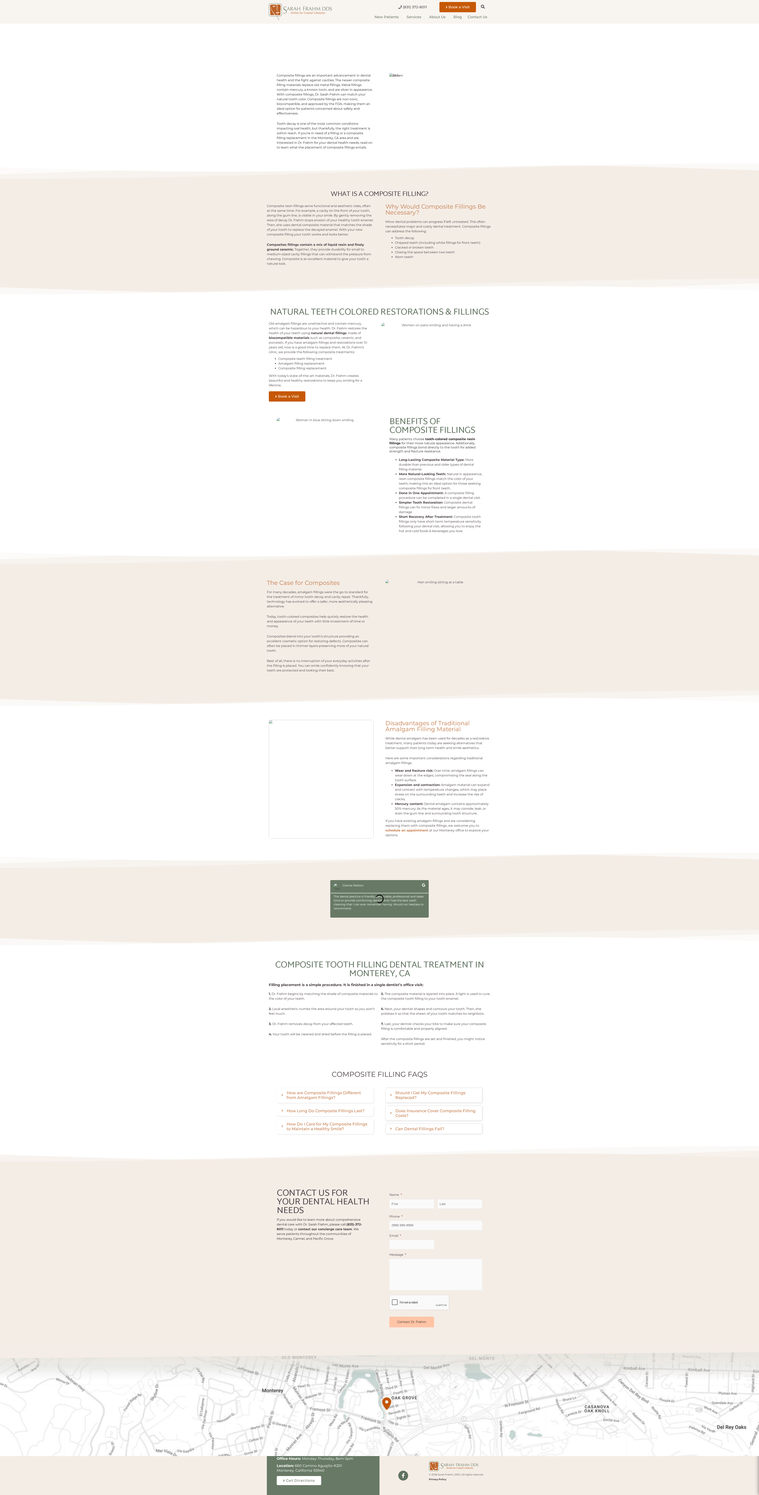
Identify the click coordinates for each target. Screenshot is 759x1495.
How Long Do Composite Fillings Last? (325, 1110)
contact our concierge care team (325, 1229)
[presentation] (419, 1302)
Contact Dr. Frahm (411, 1322)
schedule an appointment (406, 830)
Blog (457, 17)
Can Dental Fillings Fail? (419, 1128)
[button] (481, 7)
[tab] (325, 1095)
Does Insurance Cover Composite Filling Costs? (435, 1113)
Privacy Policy (437, 1479)
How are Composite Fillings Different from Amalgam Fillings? (324, 1095)
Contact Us (477, 17)
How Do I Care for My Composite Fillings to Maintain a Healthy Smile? (327, 1126)
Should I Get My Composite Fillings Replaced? (430, 1095)
